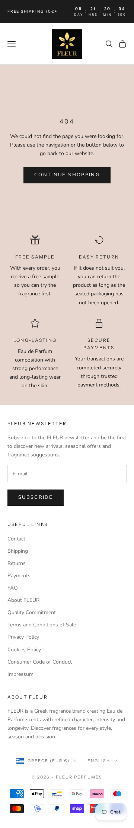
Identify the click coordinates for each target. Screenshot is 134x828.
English (98, 760)
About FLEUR (23, 600)
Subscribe (35, 497)
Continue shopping (67, 174)
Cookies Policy (24, 649)
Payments (19, 575)
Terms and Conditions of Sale (41, 624)
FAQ (12, 587)
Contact (16, 538)
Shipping (17, 551)
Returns (16, 563)
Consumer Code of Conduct (39, 661)
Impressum (20, 674)
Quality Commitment (31, 612)
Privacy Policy (23, 637)
